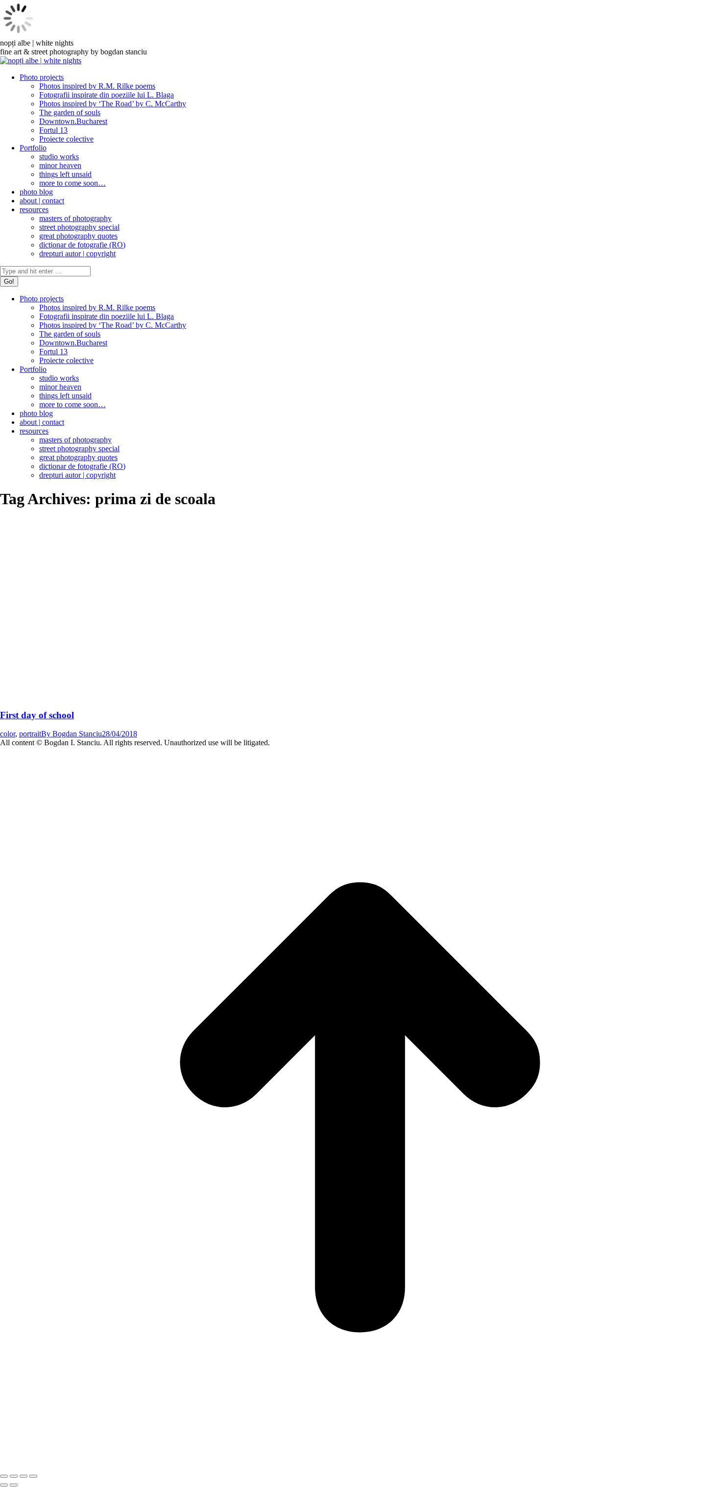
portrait (30, 734)
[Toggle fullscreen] (23, 1476)
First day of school (37, 715)
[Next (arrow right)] (14, 1485)
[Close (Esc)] (4, 1476)
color (7, 734)
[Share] (14, 1476)
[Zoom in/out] (33, 1476)
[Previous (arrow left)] (4, 1485)
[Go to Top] (360, 1465)
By (71, 734)
